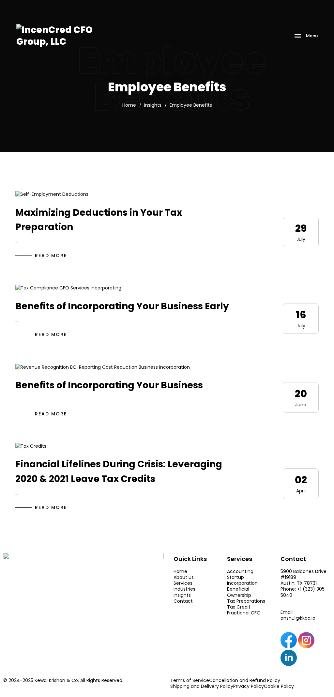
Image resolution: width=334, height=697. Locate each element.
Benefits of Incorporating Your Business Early (122, 306)
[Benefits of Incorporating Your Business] (102, 367)
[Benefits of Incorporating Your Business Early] (68, 288)
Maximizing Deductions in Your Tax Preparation (98, 220)
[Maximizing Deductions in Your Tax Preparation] (51, 194)
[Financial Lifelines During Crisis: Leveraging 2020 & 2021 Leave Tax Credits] (30, 446)
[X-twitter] (306, 658)
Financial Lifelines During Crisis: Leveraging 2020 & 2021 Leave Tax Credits (118, 471)
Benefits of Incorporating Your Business (109, 385)
